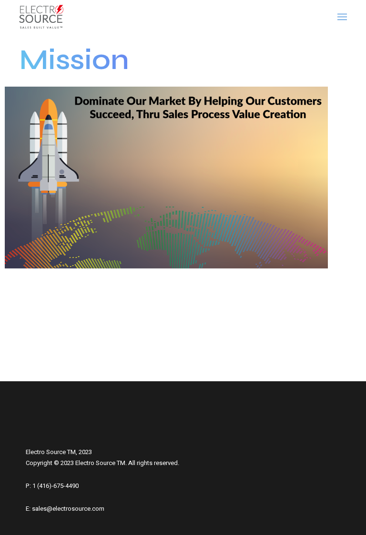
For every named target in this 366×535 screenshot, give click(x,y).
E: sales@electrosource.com (65, 508)
